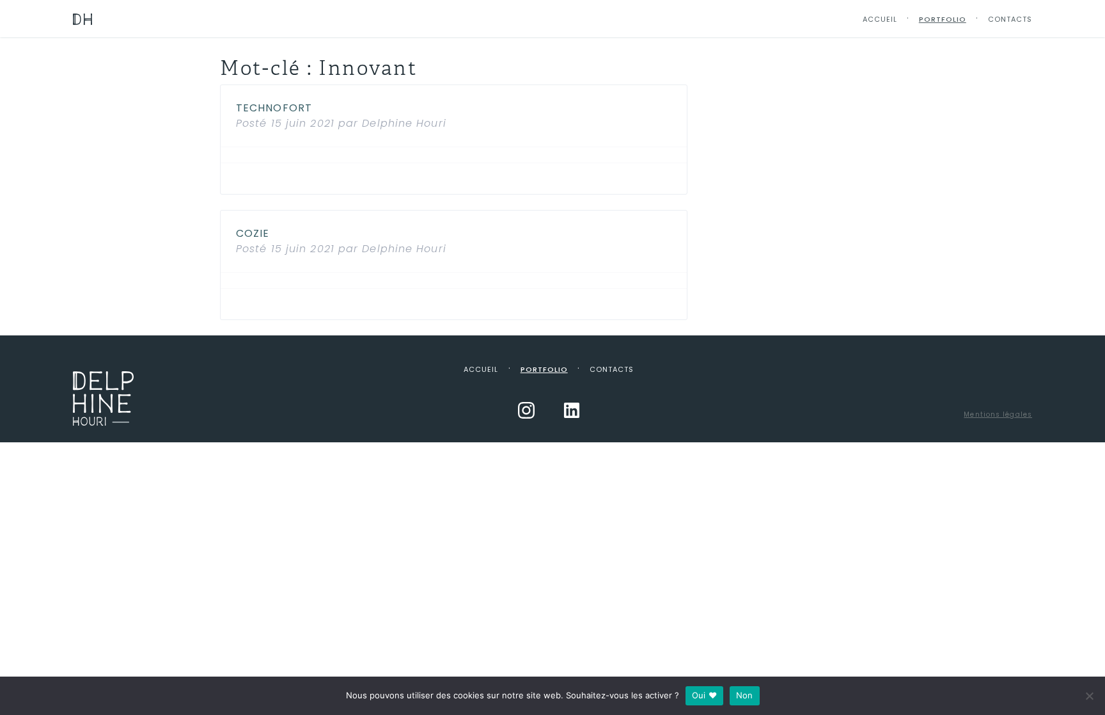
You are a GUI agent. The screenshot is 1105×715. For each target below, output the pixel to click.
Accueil (880, 19)
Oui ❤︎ (704, 695)
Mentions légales (998, 414)
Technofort (274, 107)
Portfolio (942, 19)
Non (744, 695)
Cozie (253, 233)
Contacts (1010, 19)
